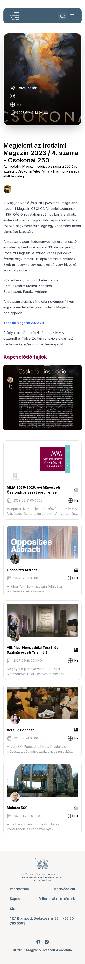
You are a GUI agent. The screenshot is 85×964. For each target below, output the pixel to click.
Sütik (14, 908)
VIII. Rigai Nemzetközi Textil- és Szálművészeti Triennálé (32, 650)
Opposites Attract (22, 570)
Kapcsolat (17, 899)
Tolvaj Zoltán (27, 88)
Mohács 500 (17, 808)
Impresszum (19, 889)
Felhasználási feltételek (57, 899)
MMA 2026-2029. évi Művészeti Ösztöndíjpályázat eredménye (33, 489)
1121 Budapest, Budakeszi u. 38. (34, 918)
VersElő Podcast (20, 730)
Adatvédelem (64, 889)
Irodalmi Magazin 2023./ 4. (24, 323)
